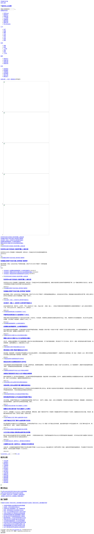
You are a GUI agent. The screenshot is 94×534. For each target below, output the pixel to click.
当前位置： (3, 79)
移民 (5, 40)
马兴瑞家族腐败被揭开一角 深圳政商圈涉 (14, 520)
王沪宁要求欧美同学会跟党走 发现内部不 (14, 527)
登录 (2, 2)
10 (6, 453)
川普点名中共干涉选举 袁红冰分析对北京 (14, 519)
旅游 (5, 38)
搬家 (5, 32)
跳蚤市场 (6, 63)
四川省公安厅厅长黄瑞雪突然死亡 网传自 (14, 516)
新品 (5, 35)
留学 (5, 51)
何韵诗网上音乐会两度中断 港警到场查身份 (17, 385)
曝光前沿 (6, 463)
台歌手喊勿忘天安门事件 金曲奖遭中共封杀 (17, 420)
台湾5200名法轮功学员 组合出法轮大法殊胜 (12, 493)
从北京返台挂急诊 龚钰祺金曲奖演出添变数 (17, 432)
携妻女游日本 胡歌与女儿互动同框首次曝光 (12, 243)
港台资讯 (6, 471)
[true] (15, 9)
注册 (4, 2)
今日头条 (6, 460)
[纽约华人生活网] (6, 6)
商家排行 (6, 58)
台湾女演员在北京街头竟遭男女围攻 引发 (14, 524)
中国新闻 (6, 465)
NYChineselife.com (16, 529)
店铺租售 (6, 19)
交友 (5, 34)
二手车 (5, 53)
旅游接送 (6, 68)
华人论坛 (7, 24)
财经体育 (6, 479)
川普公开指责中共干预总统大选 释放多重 (14, 513)
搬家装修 (6, 21)
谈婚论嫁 (6, 61)
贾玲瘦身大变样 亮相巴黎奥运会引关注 (16, 350)
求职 (5, 50)
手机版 (2, 1)
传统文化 (6, 466)
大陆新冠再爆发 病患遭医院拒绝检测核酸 (14, 505)
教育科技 (6, 480)
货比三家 (6, 75)
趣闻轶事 (6, 477)
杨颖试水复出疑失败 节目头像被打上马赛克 (17, 409)
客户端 (6, 1)
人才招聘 (6, 17)
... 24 (8, 453)
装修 (5, 31)
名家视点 (6, 462)
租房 (5, 47)
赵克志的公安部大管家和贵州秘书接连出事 (15, 522)
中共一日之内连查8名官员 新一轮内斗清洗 (15, 511)
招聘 (5, 45)
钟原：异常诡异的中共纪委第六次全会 (14, 510)
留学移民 (6, 482)
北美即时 (6, 470)
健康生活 (6, 474)
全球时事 (6, 473)
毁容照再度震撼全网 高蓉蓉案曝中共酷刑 (14, 514)
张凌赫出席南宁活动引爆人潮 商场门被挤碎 (12, 238)
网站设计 (6, 76)
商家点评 (6, 22)
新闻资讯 (6, 14)
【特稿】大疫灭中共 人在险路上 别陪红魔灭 (12, 496)
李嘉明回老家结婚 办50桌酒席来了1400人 (16, 314)
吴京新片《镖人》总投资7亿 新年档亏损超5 (12, 240)
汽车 (5, 37)
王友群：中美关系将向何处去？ (12, 507)
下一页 (17, 453)
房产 (5, 29)
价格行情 (6, 60)
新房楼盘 (6, 70)
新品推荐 (6, 73)
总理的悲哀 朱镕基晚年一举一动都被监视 (14, 508)
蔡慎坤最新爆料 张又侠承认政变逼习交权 (14, 525)
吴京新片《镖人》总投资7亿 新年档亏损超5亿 (18, 303)
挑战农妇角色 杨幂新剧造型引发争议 (19, 273)
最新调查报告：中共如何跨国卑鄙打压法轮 (15, 517)
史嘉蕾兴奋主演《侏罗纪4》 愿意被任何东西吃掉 (19, 444)
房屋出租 (6, 16)
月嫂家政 (6, 71)
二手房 (5, 48)
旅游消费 (6, 476)
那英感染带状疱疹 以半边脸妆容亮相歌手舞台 (18, 397)
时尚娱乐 (6, 468)
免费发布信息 (4, 10)
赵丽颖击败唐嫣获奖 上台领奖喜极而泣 (11, 241)
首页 (6, 13)
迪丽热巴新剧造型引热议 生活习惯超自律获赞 (18, 373)
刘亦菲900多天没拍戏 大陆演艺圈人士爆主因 (12, 237)
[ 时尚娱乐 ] (7, 270)
